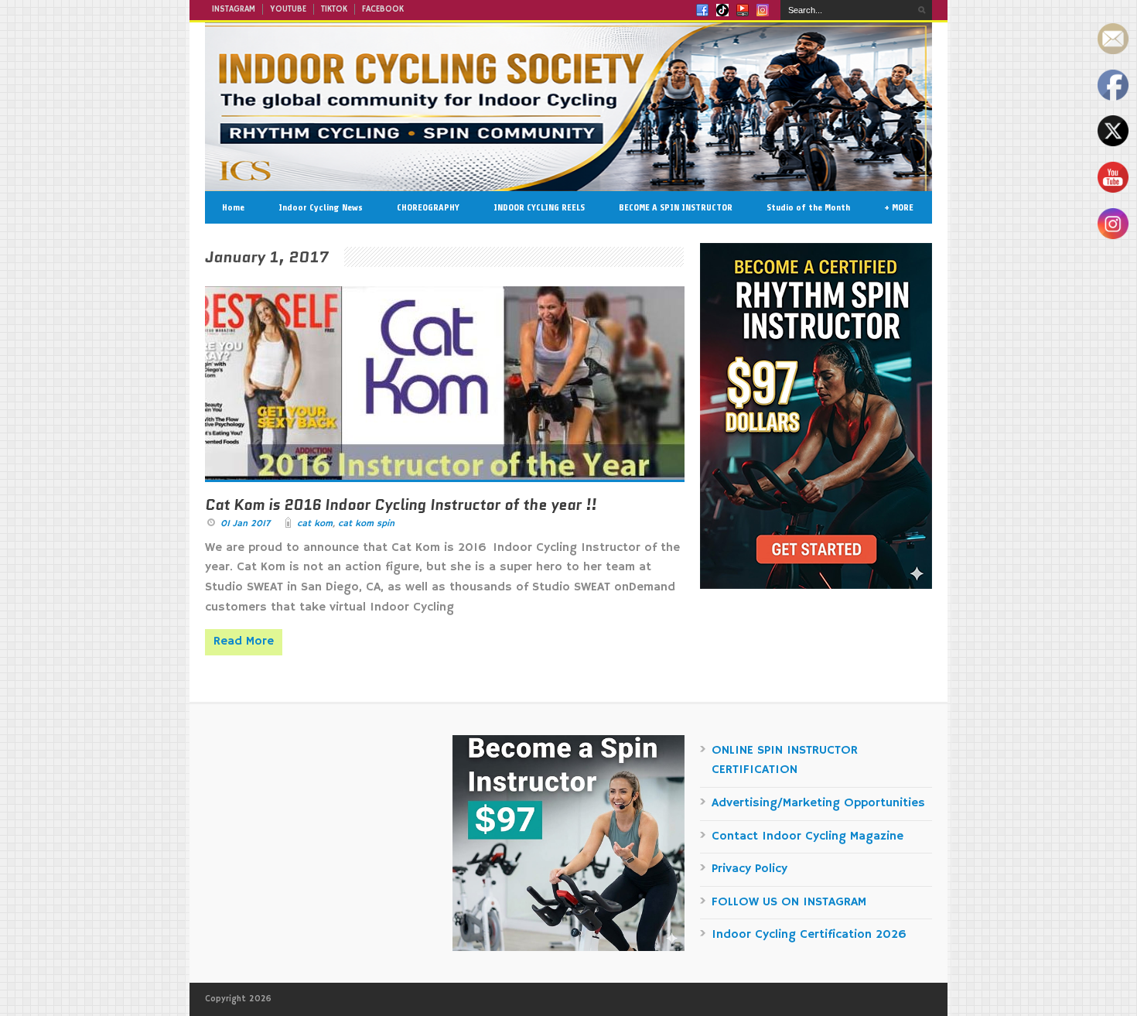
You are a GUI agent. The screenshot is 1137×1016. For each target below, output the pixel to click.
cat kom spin (366, 523)
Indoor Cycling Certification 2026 (809, 934)
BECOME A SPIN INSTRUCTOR (675, 207)
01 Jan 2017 (245, 523)
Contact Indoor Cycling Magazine (807, 836)
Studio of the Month (808, 207)
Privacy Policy (749, 869)
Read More (243, 641)
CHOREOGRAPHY (428, 207)
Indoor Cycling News (320, 207)
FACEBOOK (383, 9)
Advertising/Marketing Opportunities (818, 803)
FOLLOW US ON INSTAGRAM (789, 902)
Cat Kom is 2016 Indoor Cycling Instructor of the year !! (400, 504)
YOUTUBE (288, 9)
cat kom (315, 523)
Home (233, 207)
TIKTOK (334, 9)
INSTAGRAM (233, 9)
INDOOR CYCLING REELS (539, 207)
